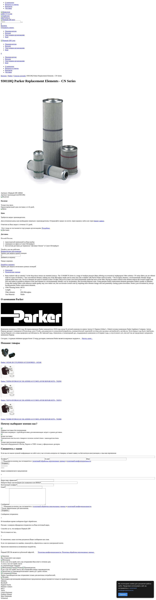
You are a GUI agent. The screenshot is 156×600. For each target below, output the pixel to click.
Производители (10, 31)
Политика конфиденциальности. (50, 552)
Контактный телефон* (9, 485)
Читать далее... (87, 338)
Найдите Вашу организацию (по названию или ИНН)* (21, 483)
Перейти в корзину (8, 265)
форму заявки (99, 221)
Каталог (8, 33)
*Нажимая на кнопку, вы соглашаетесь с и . (47, 461)
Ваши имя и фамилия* (9, 480)
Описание (8, 270)
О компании (9, 3)
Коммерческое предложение (11, 251)
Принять (123, 594)
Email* (3, 487)
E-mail (47, 459)
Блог (6, 37)
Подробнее (46, 228)
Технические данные (12, 272)
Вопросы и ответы (12, 4)
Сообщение (5, 504)
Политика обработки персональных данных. (78, 552)
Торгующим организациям (15, 35)
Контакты (8, 6)
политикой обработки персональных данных (49, 461)
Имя (88, 459)
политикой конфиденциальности (79, 461)
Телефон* (4, 459)
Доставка (8, 8)
